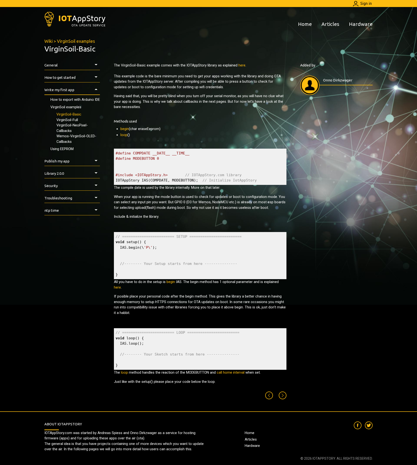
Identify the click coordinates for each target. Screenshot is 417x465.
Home (305, 24)
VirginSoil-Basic (68, 114)
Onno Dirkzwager (337, 80)
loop (123, 135)
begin (124, 129)
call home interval (230, 372)
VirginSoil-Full (67, 120)
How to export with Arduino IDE (75, 99)
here (241, 65)
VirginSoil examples (76, 41)
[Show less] (97, 65)
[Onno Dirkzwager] (310, 85)
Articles (330, 24)
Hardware (361, 24)
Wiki (48, 41)
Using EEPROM (62, 149)
